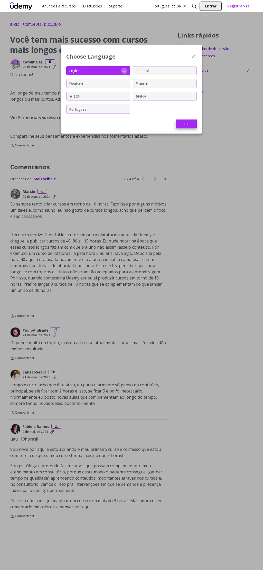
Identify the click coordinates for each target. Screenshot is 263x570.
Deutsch (76, 83)
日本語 (74, 96)
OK (186, 124)
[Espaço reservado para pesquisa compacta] (194, 6)
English (75, 70)
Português (77, 109)
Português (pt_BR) (167, 6)
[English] (21, 6)
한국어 (141, 96)
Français (142, 83)
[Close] (194, 56)
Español (142, 70)
